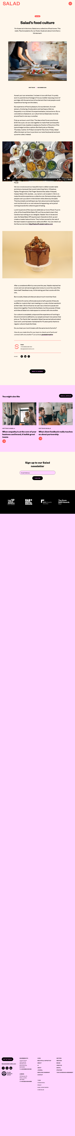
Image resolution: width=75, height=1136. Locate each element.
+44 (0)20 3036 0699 (26, 1081)
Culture (37, 16)
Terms (39, 1080)
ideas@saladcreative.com (27, 349)
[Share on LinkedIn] (25, 356)
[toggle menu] (70, 3)
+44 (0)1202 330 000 (26, 346)
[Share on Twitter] (29, 356)
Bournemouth (24, 1058)
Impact (40, 1063)
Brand (58, 1063)
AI (38, 1065)
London (22, 1074)
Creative (59, 1065)
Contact (40, 1074)
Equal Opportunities (43, 1087)
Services (59, 1060)
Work (39, 1058)
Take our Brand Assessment (65, 1072)
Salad (22, 344)
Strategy (59, 1070)
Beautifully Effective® (44, 1060)
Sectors (59, 1058)
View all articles (65, 396)
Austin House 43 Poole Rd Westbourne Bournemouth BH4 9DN (23, 1064)
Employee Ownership (44, 1072)
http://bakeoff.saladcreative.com (41, 224)
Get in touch (7, 1059)
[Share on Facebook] (22, 356)
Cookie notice (41, 1082)
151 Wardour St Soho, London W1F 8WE (23, 1077)
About (39, 1067)
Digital (59, 1067)
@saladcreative (47, 334)
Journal (40, 1070)
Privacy (39, 1085)
